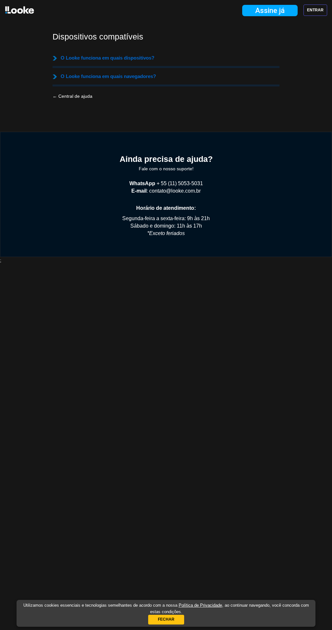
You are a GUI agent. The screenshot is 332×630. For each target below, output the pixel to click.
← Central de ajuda (72, 96)
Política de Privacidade (200, 605)
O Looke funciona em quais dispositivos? (107, 58)
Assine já (270, 10)
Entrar (315, 10)
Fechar (166, 619)
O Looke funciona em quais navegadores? (108, 76)
